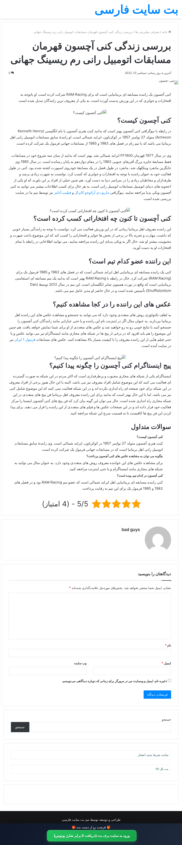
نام (168, 645)
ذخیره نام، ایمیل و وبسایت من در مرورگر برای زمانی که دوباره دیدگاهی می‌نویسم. (114, 681)
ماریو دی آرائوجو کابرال (92, 192)
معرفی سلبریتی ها (147, 32)
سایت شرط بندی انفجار (153, 755)
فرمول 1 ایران (24, 339)
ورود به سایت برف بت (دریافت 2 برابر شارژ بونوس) (92, 835)
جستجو (166, 719)
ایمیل (166, 663)
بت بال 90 (162, 769)
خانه (165, 32)
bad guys (131, 529)
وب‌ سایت (80, 663)
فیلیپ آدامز (62, 192)
